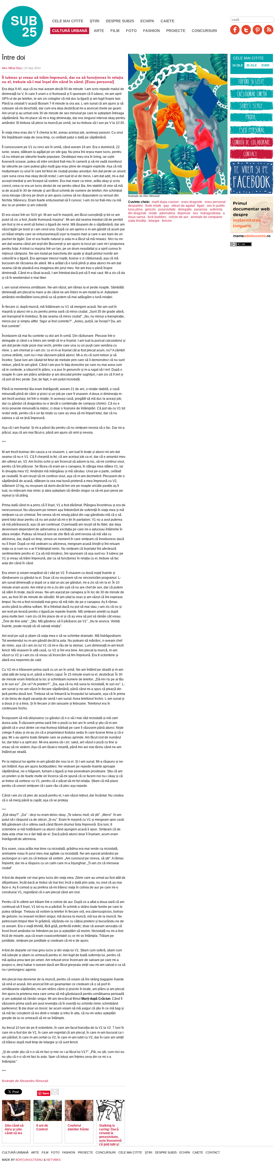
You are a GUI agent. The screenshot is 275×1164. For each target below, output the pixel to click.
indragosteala (210, 213)
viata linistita (137, 221)
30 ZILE (251, 65)
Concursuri (204, 30)
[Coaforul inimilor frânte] (79, 1110)
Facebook (235, 29)
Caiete (167, 21)
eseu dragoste (191, 202)
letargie (154, 221)
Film (115, 30)
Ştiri (94, 21)
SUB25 (29, 26)
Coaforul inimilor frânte (78, 1127)
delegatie (185, 209)
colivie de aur (178, 217)
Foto (131, 30)
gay (166, 206)
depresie (184, 213)
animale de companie (206, 217)
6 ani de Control (42, 1127)
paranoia (200, 209)
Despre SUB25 (120, 21)
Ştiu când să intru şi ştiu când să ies (14, 1129)
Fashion (151, 30)
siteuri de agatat (183, 206)
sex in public (216, 206)
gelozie (150, 209)
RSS (268, 29)
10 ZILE (237, 65)
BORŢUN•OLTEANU (29, 1159)
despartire (135, 206)
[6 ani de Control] (48, 1110)
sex (195, 213)
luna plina (135, 209)
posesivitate (167, 209)
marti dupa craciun (165, 202)
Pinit (257, 29)
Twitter (246, 29)
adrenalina (167, 213)
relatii (153, 213)
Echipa (147, 21)
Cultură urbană (69, 30)
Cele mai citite (67, 21)
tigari (200, 206)
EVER (265, 65)
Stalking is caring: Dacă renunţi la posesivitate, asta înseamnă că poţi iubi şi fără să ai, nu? (110, 1137)
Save (45, 1093)
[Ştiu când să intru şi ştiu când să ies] (16, 1110)
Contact (213, 1152)
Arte (99, 30)
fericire (167, 221)
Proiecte (175, 30)
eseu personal (215, 202)
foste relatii (153, 206)
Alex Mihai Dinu (12, 68)
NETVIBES (53, 1159)
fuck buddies (157, 217)
